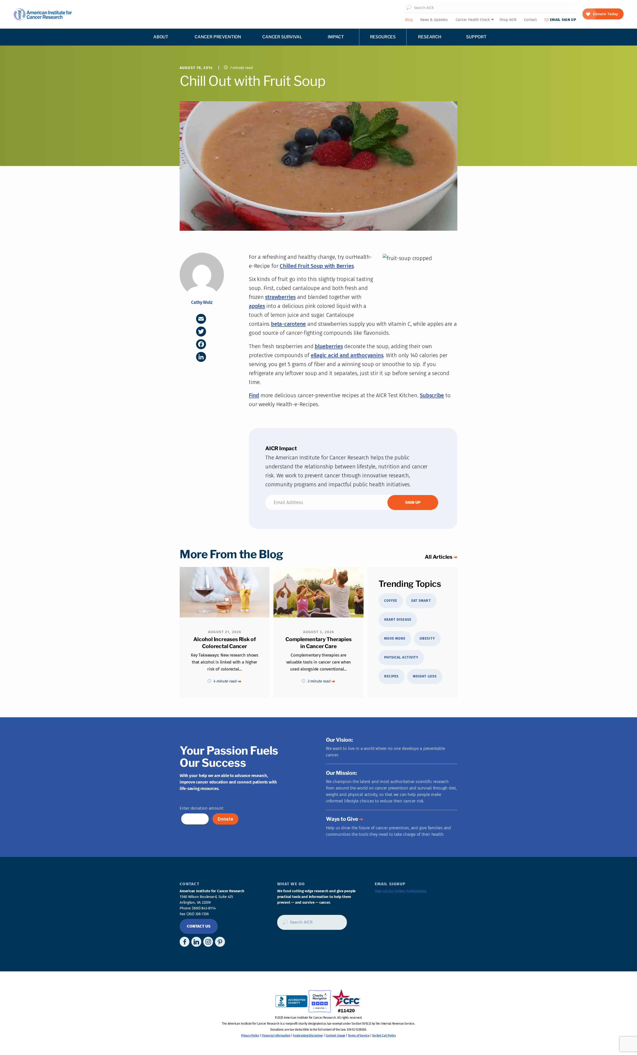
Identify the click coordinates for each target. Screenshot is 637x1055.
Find (254, 395)
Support (476, 36)
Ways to (342, 819)
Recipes (391, 676)
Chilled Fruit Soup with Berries (317, 266)
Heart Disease (397, 619)
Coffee (390, 601)
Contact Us (199, 926)
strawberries (280, 297)
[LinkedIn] (201, 357)
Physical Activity (401, 657)
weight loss (425, 676)
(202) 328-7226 (198, 914)
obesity (427, 638)
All (438, 557)
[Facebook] (201, 344)
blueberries (329, 346)
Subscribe (432, 395)
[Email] (201, 319)
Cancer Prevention (218, 36)
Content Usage (335, 1035)
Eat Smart (421, 601)
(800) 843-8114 (203, 908)
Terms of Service (359, 1035)
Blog (409, 19)
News (434, 19)
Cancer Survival (282, 36)
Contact (530, 19)
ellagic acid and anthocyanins (347, 355)
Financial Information (276, 1035)
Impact (336, 36)
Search (409, 8)
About (160, 36)
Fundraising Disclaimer (308, 1035)
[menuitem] (408, 19)
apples (257, 306)
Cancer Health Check (473, 19)
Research (429, 36)
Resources (383, 36)
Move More (394, 638)
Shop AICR (507, 19)
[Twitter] (201, 331)
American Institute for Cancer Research (42, 14)
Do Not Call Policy (384, 1035)
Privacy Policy (250, 1035)
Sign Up (563, 19)
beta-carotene (288, 324)
